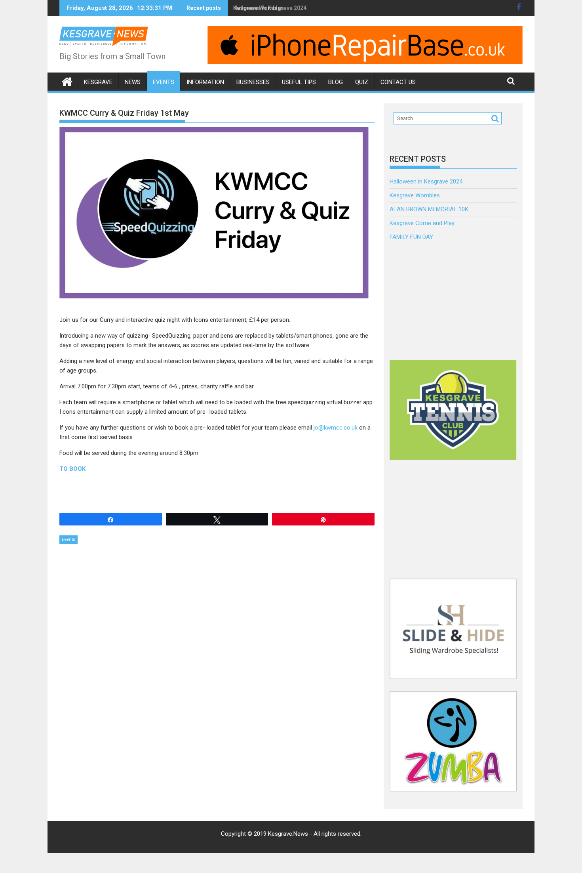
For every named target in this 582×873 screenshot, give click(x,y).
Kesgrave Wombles (415, 195)
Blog (335, 82)
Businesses (253, 82)
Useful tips (299, 82)
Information (205, 82)
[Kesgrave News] (67, 81)
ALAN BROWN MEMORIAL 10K (429, 209)
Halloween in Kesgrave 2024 (269, 8)
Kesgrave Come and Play (422, 223)
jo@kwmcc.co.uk (336, 427)
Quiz (361, 82)
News (133, 82)
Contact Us (398, 82)
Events (163, 82)
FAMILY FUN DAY (411, 237)
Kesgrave (98, 82)
